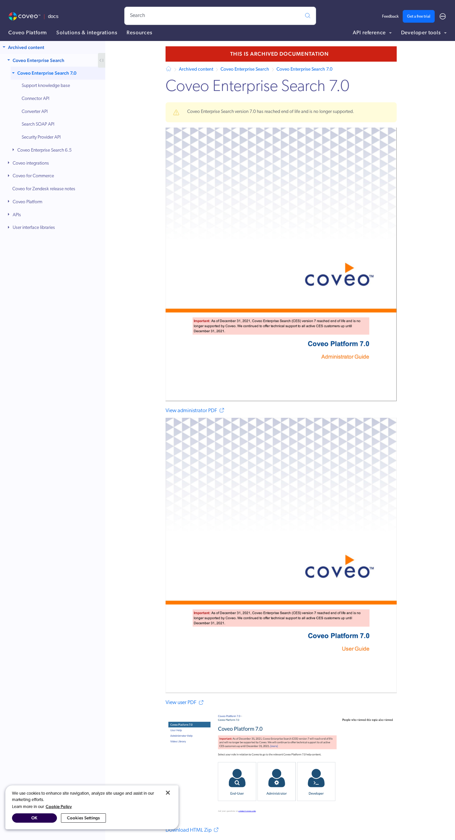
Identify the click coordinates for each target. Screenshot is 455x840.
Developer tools (421, 33)
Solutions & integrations (86, 33)
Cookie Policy (59, 806)
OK (34, 817)
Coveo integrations (31, 163)
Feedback (390, 17)
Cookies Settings (83, 817)
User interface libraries (34, 228)
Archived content (26, 47)
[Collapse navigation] (101, 60)
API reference (370, 33)
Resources (139, 33)
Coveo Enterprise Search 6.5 (44, 150)
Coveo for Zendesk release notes (43, 189)
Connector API (35, 98)
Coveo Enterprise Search (38, 60)
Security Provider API (41, 137)
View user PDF (181, 702)
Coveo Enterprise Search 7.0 (46, 73)
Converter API (35, 111)
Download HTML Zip (189, 830)
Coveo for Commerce (33, 176)
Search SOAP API (38, 124)
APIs (17, 215)
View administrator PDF (191, 411)
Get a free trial (418, 17)
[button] (4, 47)
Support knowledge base (46, 85)
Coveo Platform (27, 33)
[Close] (168, 792)
